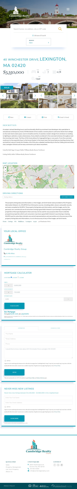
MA (15, 221)
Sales (31, 43)
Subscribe (14, 418)
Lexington (29, 221)
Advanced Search (40, 35)
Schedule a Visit (55, 328)
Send (14, 372)
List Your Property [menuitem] (12, 469)
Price (5, 282)
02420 (35, 221)
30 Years (14, 277)
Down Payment (8, 289)
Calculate (14, 306)
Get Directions (67, 197)
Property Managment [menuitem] (13, 467)
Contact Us (7, 259)
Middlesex (21, 221)
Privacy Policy (57, 365)
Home (4, 221)
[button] (60, 29)
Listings (10, 221)
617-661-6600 (10, 253)
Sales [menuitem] (7, 465)
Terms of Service (40, 378)
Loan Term (7, 277)
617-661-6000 (34, 469)
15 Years (21, 277)
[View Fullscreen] (5, 174)
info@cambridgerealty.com (39, 471)
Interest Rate (8, 296)
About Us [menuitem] (9, 471)
